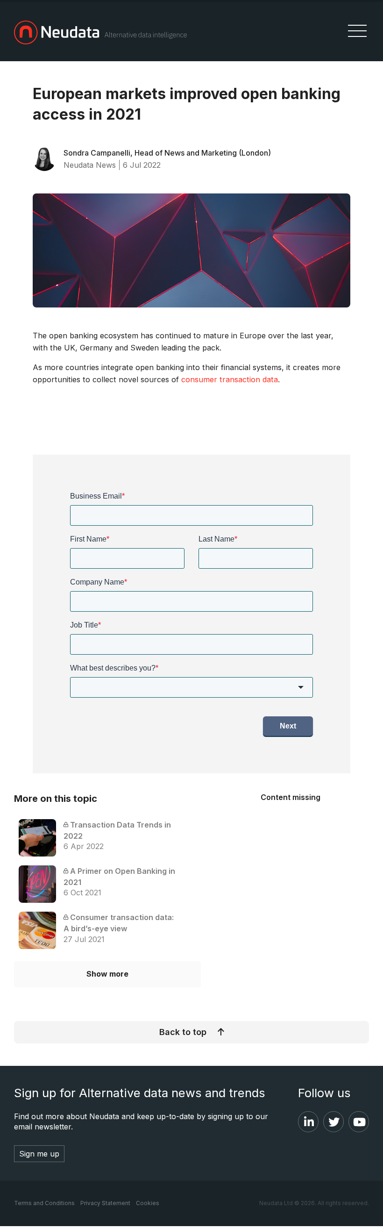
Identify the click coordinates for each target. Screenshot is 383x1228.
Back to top (182, 1032)
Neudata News (90, 165)
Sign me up (39, 1153)
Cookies (147, 1203)
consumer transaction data (229, 379)
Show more (107, 973)
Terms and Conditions (44, 1203)
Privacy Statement (105, 1203)
